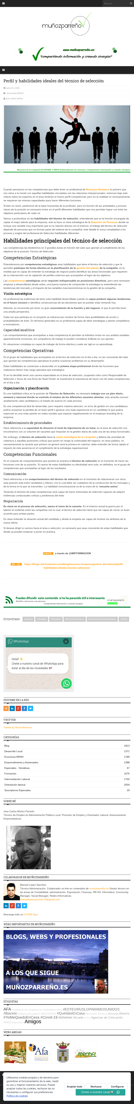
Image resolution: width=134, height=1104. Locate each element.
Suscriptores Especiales (67, 790)
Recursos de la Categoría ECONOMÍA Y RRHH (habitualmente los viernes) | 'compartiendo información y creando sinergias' (74, 170)
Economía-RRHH (15, 93)
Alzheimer (65, 1017)
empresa (28, 619)
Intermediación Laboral (67, 779)
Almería (124, 1013)
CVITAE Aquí (31, 914)
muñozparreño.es (99, 888)
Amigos (33, 1021)
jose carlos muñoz (14, 98)
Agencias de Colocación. (107, 1017)
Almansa (102, 1013)
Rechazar (96, 1086)
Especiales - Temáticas (67, 768)
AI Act (87, 1017)
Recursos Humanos (97, 189)
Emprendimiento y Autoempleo (67, 762)
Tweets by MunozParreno (17, 727)
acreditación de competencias (27, 1009)
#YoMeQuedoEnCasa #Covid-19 (30, 1017)
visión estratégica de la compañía (75, 437)
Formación (56, 619)
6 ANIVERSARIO (47, 1013)
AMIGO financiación (13, 1022)
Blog (67, 745)
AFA (7, 1009)
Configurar (117, 1086)
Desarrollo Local (67, 751)
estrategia (41, 619)
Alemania (113, 1013)
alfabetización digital (28, 1013)
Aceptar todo (74, 1086)
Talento (123, 619)
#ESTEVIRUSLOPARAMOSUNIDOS (91, 1009)
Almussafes (91, 1013)
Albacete (10, 1013)
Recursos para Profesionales (102, 619)
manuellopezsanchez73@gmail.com (40, 899)
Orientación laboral (67, 784)
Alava (59, 1009)
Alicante (78, 1017)
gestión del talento (87, 268)
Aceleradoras (49, 1009)
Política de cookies (17, 1095)
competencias (17, 280)
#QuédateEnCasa (71, 1013)
